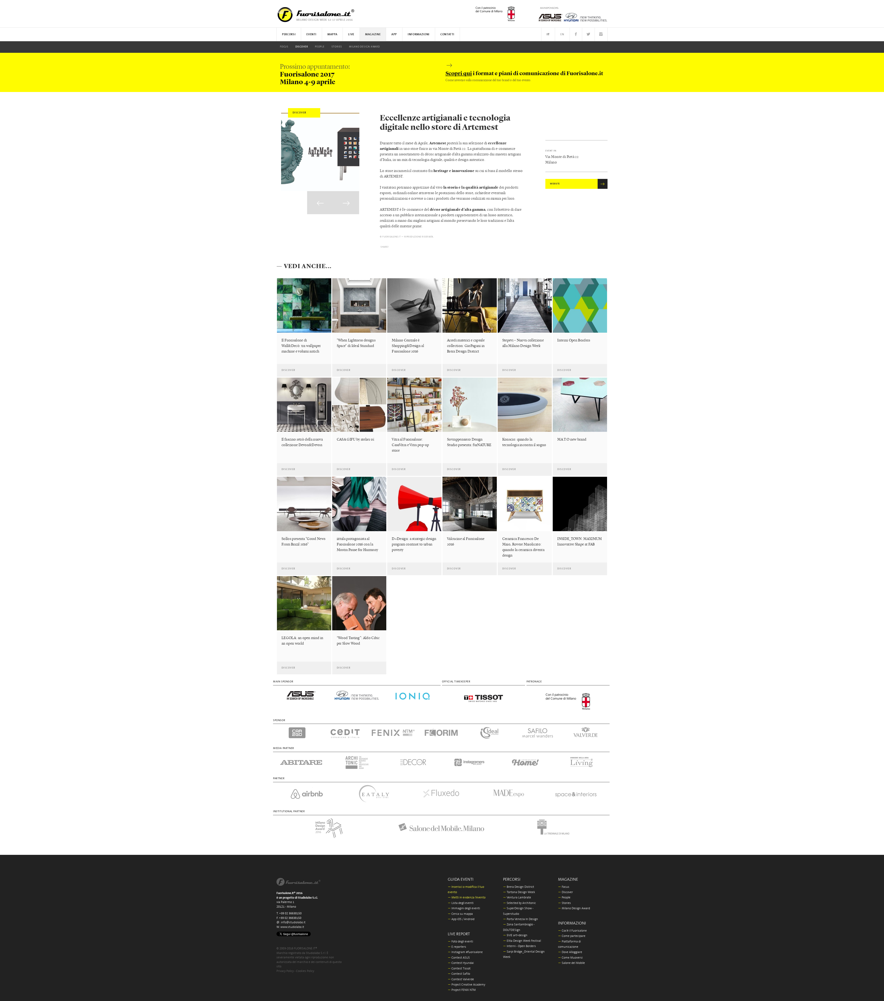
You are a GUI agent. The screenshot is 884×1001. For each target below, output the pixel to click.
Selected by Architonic (519, 903)
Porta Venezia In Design (520, 919)
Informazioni (419, 34)
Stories (337, 46)
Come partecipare (571, 936)
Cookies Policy (305, 971)
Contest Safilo (459, 974)
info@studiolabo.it (293, 922)
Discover (301, 46)
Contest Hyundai (461, 963)
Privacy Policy (285, 971)
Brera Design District (518, 887)
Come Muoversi (570, 958)
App (394, 34)
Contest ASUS (459, 958)
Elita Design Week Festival (522, 941)
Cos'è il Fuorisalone (572, 931)
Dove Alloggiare (570, 952)
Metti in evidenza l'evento (467, 897)
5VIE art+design (515, 935)
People (320, 46)
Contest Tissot (459, 968)
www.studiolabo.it (292, 927)
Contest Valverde (461, 979)
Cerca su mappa (460, 914)
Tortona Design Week (519, 892)
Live (351, 34)
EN (562, 34)
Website (555, 184)
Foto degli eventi (460, 941)
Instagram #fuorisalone (465, 952)
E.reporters (457, 947)
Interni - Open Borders (519, 946)
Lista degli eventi (461, 903)
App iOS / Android (461, 919)
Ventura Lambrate (517, 897)
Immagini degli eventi (464, 908)
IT (548, 34)
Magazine (373, 34)
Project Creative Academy (466, 984)
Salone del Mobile (571, 963)
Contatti (447, 34)
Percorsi (289, 34)
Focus (284, 46)
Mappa (332, 34)
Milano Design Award (364, 46)
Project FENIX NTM (462, 990)
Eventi (311, 34)
